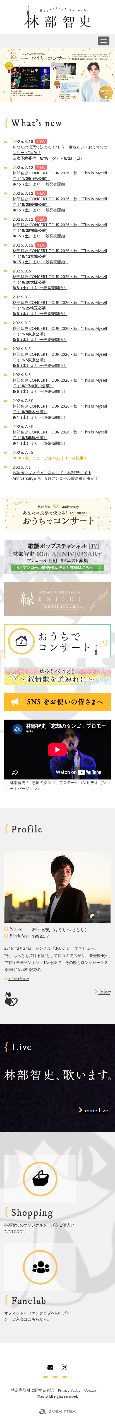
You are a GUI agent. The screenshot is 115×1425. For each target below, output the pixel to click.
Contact (90, 1390)
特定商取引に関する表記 (32, 1390)
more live (95, 1111)
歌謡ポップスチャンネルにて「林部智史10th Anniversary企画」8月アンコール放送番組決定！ (55, 475)
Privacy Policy (69, 1390)
